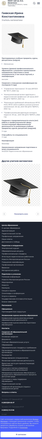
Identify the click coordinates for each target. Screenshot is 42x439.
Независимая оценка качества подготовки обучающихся (19, 324)
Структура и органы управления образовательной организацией (15, 369)
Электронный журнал (10, 248)
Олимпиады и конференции (13, 293)
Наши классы (7, 239)
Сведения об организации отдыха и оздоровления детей (16, 388)
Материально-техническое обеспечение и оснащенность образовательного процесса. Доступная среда (19, 375)
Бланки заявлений (9, 302)
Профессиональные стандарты (14, 254)
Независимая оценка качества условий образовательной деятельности (17, 319)
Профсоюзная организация (13, 265)
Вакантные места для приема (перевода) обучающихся (18, 364)
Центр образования (10, 225)
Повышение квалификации (13, 262)
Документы (6, 339)
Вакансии (5, 268)
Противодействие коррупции (14, 312)
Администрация (8, 231)
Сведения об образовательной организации (14, 333)
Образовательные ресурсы (12, 251)
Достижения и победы (11, 242)
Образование (7, 345)
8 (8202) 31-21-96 (8, 410)
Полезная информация (11, 277)
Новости (5, 285)
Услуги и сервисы (9, 296)
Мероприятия (7, 282)
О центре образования (11, 228)
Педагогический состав (11, 234)
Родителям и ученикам (11, 274)
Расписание (7, 305)
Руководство (7, 355)
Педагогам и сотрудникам (12, 246)
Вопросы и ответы (9, 392)
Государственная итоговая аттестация (17, 299)
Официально (7, 309)
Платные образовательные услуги (15, 342)
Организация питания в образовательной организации (18, 351)
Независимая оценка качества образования (20, 315)
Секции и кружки (9, 291)
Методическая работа (10, 270)
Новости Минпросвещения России (16, 259)
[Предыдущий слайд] (4, 214)
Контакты (5, 328)
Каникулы (6, 288)
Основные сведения (10, 337)
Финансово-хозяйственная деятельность (18, 361)
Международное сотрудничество (15, 358)
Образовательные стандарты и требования (19, 348)
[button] (34, 3)
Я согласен (21, 434)
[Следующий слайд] (37, 214)
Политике (24, 427)
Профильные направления (12, 236)
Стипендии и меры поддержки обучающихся (14, 380)
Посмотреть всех (21, 214)
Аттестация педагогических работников (18, 257)
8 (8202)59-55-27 (8, 403)
